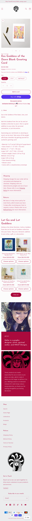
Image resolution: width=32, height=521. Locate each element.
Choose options (8, 261)
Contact (5, 488)
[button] (2, 9)
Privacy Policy (7, 446)
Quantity (3, 82)
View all (16, 295)
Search (5, 409)
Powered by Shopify (20, 518)
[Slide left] (12, 51)
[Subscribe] (27, 498)
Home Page (6, 412)
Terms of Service (8, 443)
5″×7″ (12, 78)
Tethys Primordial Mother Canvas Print (23, 282)
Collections (6, 416)
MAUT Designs (13, 518)
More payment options (16, 101)
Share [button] (5, 110)
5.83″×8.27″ (21, 78)
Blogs (5, 424)
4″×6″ (4, 78)
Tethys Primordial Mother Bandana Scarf (8, 254)
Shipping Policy (8, 435)
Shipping (3, 69)
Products (6, 420)
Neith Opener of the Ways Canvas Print (23, 254)
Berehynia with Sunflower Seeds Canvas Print (8, 282)
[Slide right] (19, 51)
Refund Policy (7, 210)
